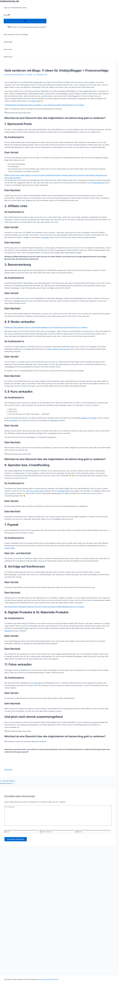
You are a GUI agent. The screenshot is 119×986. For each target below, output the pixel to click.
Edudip (94, 418)
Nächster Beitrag (7, 783)
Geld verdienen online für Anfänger (16, 34)
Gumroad (65, 349)
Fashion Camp (35, 101)
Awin (86, 237)
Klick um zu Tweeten (77, 105)
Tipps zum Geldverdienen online (15, 8)
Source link (8, 769)
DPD (49, 349)
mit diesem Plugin (63, 491)
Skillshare (84, 418)
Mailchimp (54, 420)
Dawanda (7, 631)
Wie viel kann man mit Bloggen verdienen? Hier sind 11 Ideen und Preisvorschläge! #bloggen (37, 607)
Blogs (6, 15)
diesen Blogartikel (98, 183)
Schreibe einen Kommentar (13, 75)
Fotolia (35, 683)
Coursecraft (13, 420)
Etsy (16, 631)
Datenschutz (8, 57)
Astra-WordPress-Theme (49, 979)
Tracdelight (45, 237)
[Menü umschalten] (25, 21)
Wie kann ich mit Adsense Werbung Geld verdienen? (28, 27)
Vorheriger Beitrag (7, 781)
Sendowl (55, 349)
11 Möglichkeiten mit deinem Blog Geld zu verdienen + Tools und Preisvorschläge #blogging (37, 105)
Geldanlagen (8, 42)
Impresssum (8, 49)
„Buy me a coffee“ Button (35, 491)
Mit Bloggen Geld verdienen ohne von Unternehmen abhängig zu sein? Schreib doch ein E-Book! (38, 327)
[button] (9, 15)
